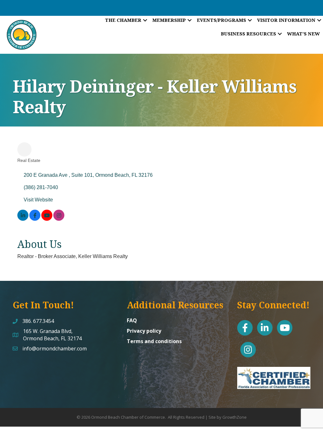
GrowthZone (234, 417)
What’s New (303, 33)
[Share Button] (24, 149)
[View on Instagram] (58, 219)
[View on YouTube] (46, 219)
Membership (169, 20)
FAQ (132, 320)
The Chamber (123, 20)
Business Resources (248, 33)
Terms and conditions (154, 341)
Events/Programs (221, 20)
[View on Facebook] (34, 219)
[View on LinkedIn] (22, 219)
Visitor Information (286, 20)
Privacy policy (144, 330)
